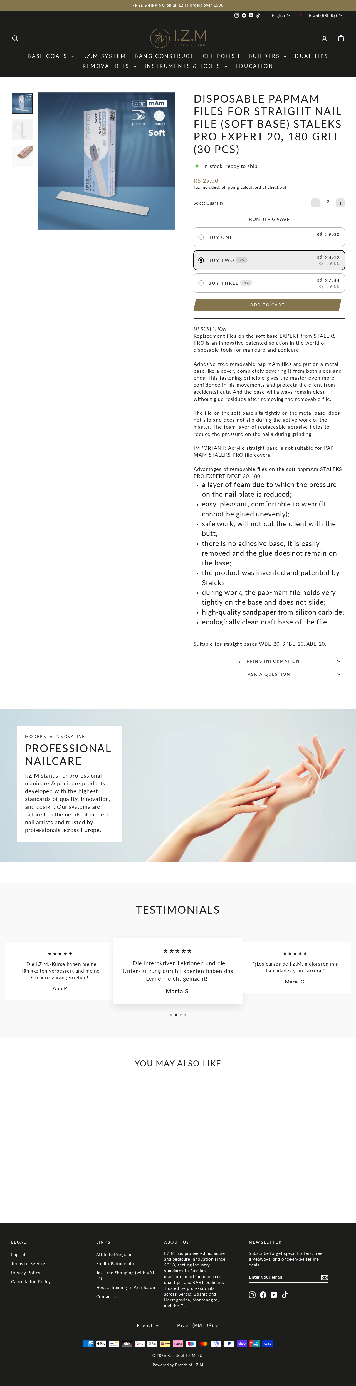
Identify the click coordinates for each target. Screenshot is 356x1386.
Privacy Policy (26, 1272)
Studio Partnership (115, 1263)
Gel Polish (221, 56)
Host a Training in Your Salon (125, 1287)
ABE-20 (315, 644)
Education (254, 66)
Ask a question (269, 674)
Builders (265, 56)
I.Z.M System (104, 56)
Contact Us (107, 1296)
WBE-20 (269, 644)
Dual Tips (311, 56)
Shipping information (269, 661)
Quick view (50, 1154)
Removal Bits (107, 66)
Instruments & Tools (184, 66)
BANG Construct (164, 56)
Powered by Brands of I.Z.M (178, 1365)
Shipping (230, 187)
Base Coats (49, 56)
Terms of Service (28, 1263)
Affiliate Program (113, 1254)
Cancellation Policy (31, 1281)
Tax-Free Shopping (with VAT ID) (125, 1275)
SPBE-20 (292, 644)
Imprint (18, 1254)
